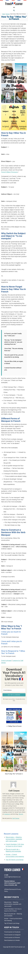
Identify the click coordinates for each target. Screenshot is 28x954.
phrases (8, 14)
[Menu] (14, 7)
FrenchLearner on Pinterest (12, 937)
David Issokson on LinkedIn (12, 940)
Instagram (7, 814)
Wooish (21, 814)
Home (3, 14)
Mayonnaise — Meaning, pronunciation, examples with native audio (14, 839)
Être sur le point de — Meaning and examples (13, 850)
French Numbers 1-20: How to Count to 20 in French (15, 845)
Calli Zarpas (15, 818)
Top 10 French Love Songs (14, 859)
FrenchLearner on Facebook (12, 932)
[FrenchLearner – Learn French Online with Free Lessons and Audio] (14, 3)
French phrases (6, 660)
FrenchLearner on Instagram (12, 935)
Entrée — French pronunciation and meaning (15, 855)
